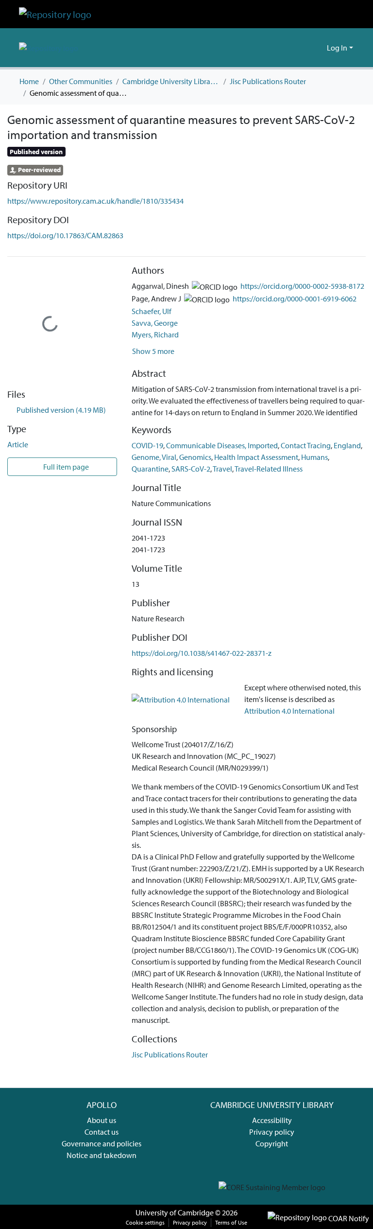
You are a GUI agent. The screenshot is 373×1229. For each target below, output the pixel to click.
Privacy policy (271, 1132)
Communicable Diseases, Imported (222, 445)
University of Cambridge (175, 1212)
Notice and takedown (101, 1155)
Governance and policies (101, 1143)
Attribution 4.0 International (289, 711)
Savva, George (155, 323)
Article (17, 444)
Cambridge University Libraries (171, 81)
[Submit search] (304, 47)
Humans (314, 457)
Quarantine (150, 469)
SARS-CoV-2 (190, 469)
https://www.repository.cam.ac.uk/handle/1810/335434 (95, 201)
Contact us (102, 1132)
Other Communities (80, 81)
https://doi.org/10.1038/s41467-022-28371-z (201, 653)
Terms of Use (231, 1222)
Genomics (195, 457)
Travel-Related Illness (269, 469)
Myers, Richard (155, 334)
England (347, 445)
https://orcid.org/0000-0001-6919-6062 (294, 298)
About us (101, 1120)
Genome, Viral (154, 457)
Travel (222, 469)
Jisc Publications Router (268, 81)
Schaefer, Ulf (151, 311)
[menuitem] (318, 47)
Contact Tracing (306, 445)
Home (29, 81)
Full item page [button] (65, 467)
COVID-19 (147, 445)
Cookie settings (145, 1222)
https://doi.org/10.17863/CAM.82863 (65, 235)
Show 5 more (153, 351)
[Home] (55, 14)
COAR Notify (348, 1218)
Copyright (271, 1143)
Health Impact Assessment (256, 457)
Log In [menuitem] (337, 48)
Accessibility (272, 1120)
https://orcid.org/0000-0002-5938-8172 (302, 286)
